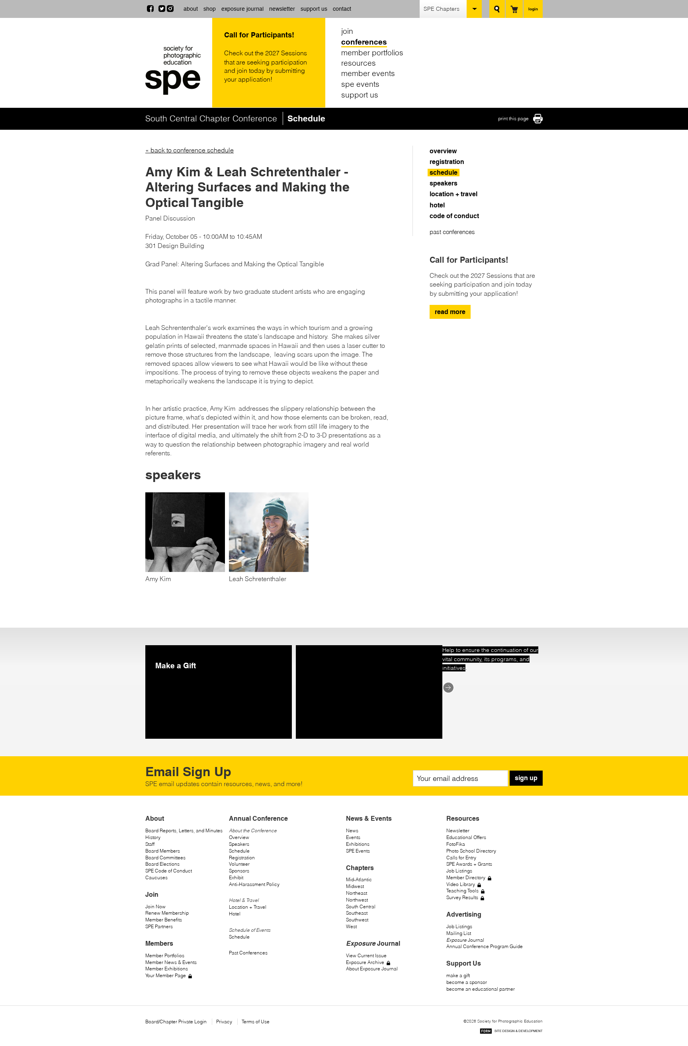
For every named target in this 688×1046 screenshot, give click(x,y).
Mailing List (458, 933)
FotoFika (455, 844)
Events (353, 837)
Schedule (239, 851)
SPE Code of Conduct (168, 871)
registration (447, 162)
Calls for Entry (461, 858)
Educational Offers (466, 837)
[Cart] (514, 9)
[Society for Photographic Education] (176, 70)
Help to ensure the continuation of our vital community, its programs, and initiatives (490, 658)
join (347, 31)
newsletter (282, 9)
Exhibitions (357, 844)
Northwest (357, 900)
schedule (443, 172)
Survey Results (462, 897)
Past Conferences (248, 953)
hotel (437, 205)
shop (209, 9)
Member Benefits (163, 920)
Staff (149, 844)
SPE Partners (159, 926)
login (533, 8)
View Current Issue (366, 955)
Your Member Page (165, 975)
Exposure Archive (365, 962)
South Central (360, 906)
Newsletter (457, 830)
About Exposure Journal (372, 969)
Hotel (234, 914)
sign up (526, 778)
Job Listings (459, 871)
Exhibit (236, 877)
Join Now (155, 906)
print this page (513, 118)
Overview (239, 837)
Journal (465, 940)
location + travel (453, 194)
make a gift (458, 975)
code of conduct (454, 216)
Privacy (224, 1022)
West (351, 926)
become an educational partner (480, 989)
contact (342, 9)
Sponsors (239, 871)
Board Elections (162, 864)
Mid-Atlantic (359, 879)
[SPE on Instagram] (170, 10)
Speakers (239, 844)
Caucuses (156, 877)
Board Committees (165, 858)
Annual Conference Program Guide (484, 946)
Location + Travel (247, 907)
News (352, 830)
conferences (364, 41)
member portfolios (372, 52)
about (191, 9)
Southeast (356, 913)
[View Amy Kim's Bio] (185, 570)
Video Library (460, 884)
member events (368, 73)
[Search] (497, 9)
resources (358, 63)
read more (450, 312)
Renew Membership (167, 913)
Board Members (162, 851)
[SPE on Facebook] (150, 10)
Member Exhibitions (166, 969)
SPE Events (358, 851)
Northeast (356, 893)
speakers (443, 183)
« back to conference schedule (189, 150)
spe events (360, 84)
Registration (242, 858)
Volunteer (239, 864)
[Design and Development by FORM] (511, 1032)
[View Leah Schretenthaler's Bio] (269, 570)
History (152, 837)
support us (314, 9)
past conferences (452, 232)
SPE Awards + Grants (469, 864)
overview (443, 151)
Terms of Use (256, 1022)
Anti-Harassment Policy (254, 884)
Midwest (355, 886)
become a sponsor (466, 982)
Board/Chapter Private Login (176, 1022)
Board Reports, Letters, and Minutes (184, 830)
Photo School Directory (471, 851)
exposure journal (242, 9)
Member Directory (465, 877)
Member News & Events (171, 962)
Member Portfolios (164, 955)
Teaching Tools (462, 891)
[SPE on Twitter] (161, 10)
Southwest (357, 920)
